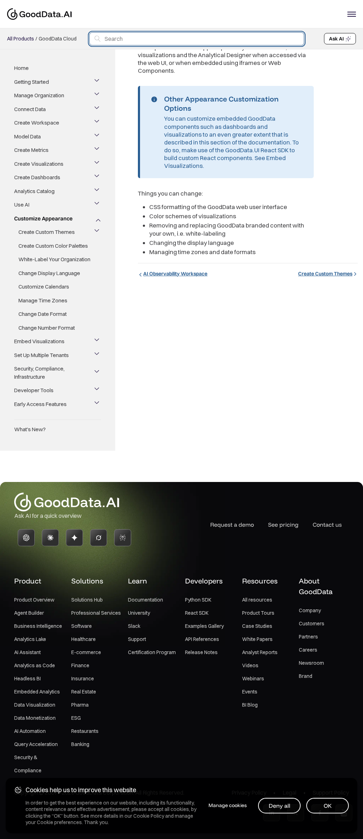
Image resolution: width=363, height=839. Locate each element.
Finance (80, 665)
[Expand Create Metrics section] (97, 150)
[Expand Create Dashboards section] (97, 177)
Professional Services (96, 613)
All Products (20, 38)
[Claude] (50, 537)
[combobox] (196, 38)
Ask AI (336, 38)
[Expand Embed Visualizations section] (97, 341)
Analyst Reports (260, 652)
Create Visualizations (38, 163)
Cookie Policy (148, 816)
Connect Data (30, 109)
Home (21, 68)
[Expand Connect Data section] (97, 109)
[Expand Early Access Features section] (97, 404)
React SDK (196, 613)
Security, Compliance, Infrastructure (39, 372)
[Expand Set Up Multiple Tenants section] (97, 355)
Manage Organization (39, 95)
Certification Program (152, 652)
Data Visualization (34, 705)
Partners (308, 637)
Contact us (327, 524)
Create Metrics (31, 150)
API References (202, 639)
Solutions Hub (87, 600)
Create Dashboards (37, 177)
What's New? (30, 429)
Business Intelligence (38, 626)
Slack (134, 626)
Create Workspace (36, 122)
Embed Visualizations (39, 341)
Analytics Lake (30, 639)
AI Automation (30, 731)
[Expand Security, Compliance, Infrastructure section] (97, 373)
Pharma (80, 705)
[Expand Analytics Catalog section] (97, 191)
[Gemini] (74, 537)
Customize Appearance (43, 218)
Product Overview (34, 600)
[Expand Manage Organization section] (97, 95)
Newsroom (311, 663)
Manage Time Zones (42, 300)
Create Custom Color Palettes (53, 245)
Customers (311, 623)
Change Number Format (46, 327)
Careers (308, 650)
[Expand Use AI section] (97, 204)
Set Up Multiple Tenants (41, 355)
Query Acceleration (36, 744)
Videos (250, 665)
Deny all (279, 805)
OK (328, 805)
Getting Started (31, 81)
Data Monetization (35, 718)
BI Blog (250, 705)
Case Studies (257, 626)
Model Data (27, 136)
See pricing (283, 524)
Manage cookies (227, 805)
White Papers (257, 639)
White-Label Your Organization (54, 259)
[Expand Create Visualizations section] (97, 164)
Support (137, 639)
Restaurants (85, 731)
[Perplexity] (122, 537)
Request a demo (232, 524)
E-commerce (86, 652)
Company (310, 610)
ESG (76, 718)
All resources (257, 600)
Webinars (253, 678)
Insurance (82, 678)
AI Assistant (27, 652)
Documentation (145, 600)
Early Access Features (40, 404)
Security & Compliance (27, 764)
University (139, 613)
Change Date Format (42, 314)
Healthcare (83, 639)
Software (81, 626)
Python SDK (198, 600)
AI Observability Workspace (175, 273)
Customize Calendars (43, 286)
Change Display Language (49, 273)
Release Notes (201, 652)
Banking (80, 744)
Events (249, 692)
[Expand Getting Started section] (97, 82)
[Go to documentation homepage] (39, 14)
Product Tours (258, 613)
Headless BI (27, 678)
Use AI (21, 204)
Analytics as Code (34, 665)
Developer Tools (34, 390)
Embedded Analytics (37, 692)
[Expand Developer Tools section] (97, 390)
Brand (305, 676)
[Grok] (98, 537)
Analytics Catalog (34, 191)
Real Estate (83, 692)
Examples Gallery (204, 626)
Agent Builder (29, 613)
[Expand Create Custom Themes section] (97, 232)
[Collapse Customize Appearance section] (97, 218)
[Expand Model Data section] (97, 136)
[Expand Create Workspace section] (97, 122)
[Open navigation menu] (352, 14)
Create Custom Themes (46, 232)
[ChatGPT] (26, 537)
